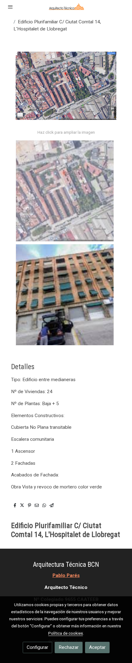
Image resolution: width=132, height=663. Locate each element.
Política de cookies (65, 633)
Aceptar (97, 647)
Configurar (37, 647)
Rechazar (69, 647)
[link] (66, 6)
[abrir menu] (10, 7)
